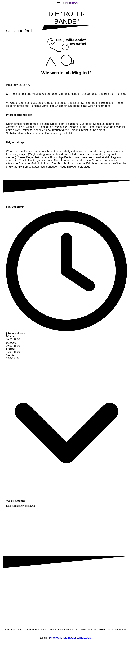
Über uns (70, 3)
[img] (66, 52)
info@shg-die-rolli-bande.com (70, 637)
